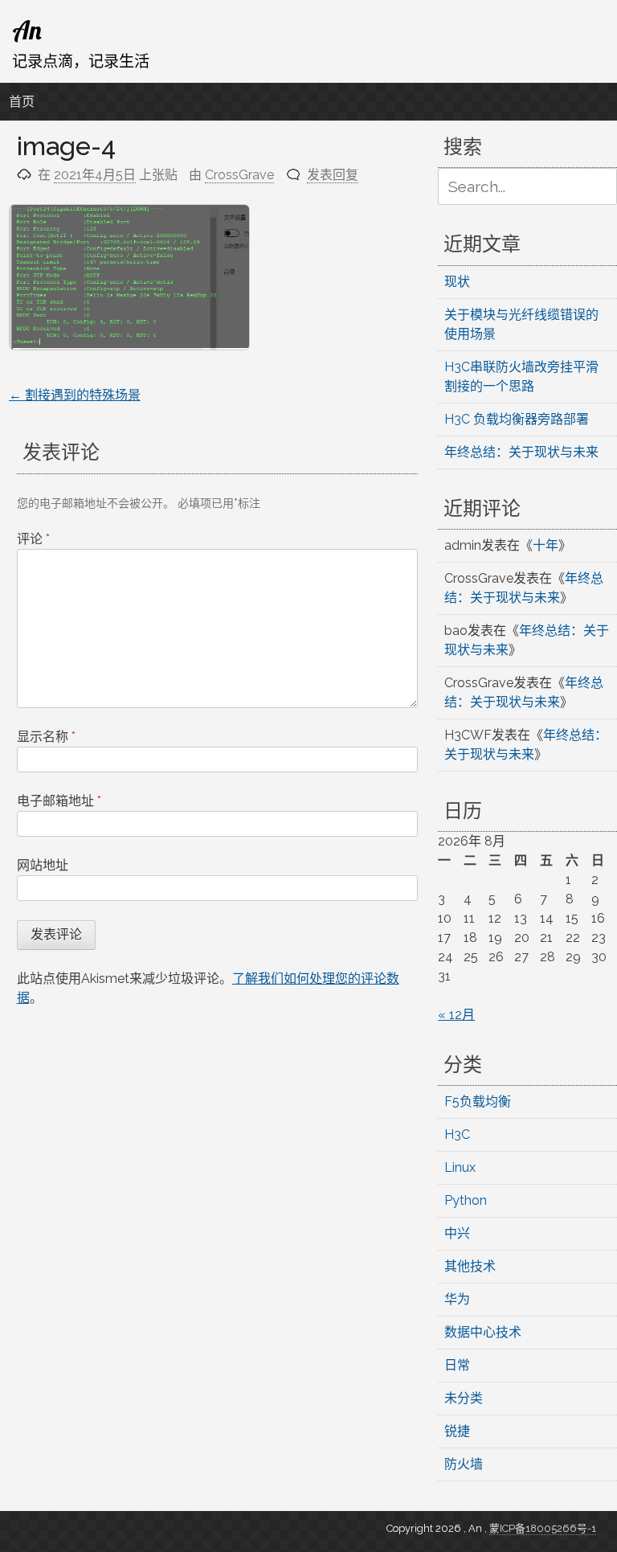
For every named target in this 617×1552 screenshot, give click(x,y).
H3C (457, 1134)
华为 (457, 1299)
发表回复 (332, 174)
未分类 (463, 1398)
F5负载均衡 (477, 1101)
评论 (33, 539)
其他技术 (470, 1266)
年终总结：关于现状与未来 (521, 452)
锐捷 (457, 1431)
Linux (460, 1167)
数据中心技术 (482, 1332)
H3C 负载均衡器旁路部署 (516, 419)
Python (465, 1200)
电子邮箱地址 (59, 801)
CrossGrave (239, 174)
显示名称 (46, 736)
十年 (545, 545)
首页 (22, 101)
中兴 (457, 1233)
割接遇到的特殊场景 (75, 395)
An (27, 30)
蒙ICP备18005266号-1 (542, 1528)
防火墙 (463, 1464)
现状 (457, 281)
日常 (457, 1365)
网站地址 (42, 865)
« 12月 (456, 1014)
